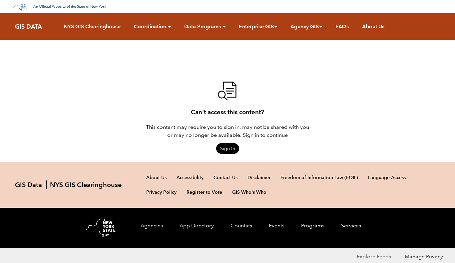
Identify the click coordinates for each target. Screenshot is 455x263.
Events (276, 225)
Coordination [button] (151, 26)
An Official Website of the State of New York (69, 6)
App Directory (197, 225)
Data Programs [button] (203, 26)
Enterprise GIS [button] (256, 26)
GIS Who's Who (249, 192)
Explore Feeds (374, 256)
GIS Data (28, 26)
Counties (241, 225)
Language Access (387, 177)
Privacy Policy (161, 192)
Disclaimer (258, 177)
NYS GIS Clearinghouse (92, 26)
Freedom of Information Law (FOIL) (319, 177)
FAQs (342, 26)
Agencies (152, 225)
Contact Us (225, 177)
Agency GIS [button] (304, 26)
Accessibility (190, 177)
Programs (312, 225)
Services (351, 225)
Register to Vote (204, 192)
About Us (373, 26)
